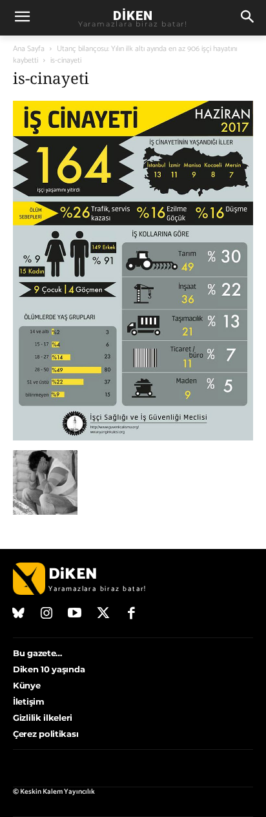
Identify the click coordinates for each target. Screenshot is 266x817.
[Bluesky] (19, 614)
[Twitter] (103, 614)
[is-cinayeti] (133, 436)
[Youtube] (75, 614)
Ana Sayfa (29, 49)
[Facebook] (131, 614)
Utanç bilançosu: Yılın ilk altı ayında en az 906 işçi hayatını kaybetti (125, 55)
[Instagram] (47, 614)
